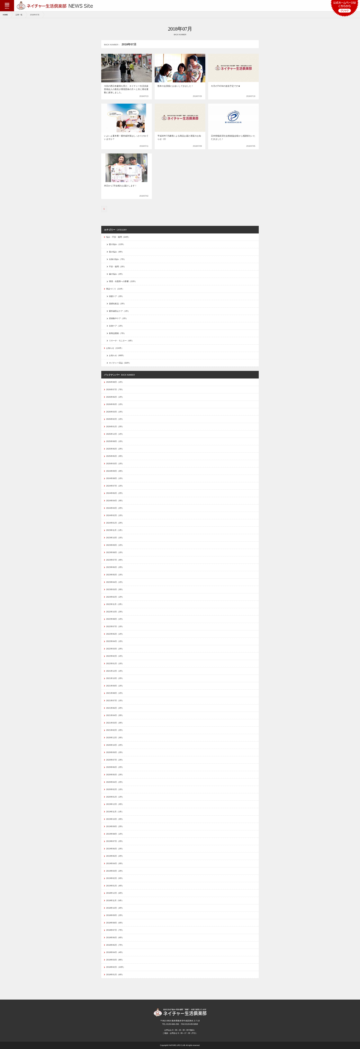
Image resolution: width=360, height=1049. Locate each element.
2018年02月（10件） (115, 967)
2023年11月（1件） (115, 530)
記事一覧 (19, 15)
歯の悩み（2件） (116, 274)
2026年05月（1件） (115, 404)
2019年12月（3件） (115, 804)
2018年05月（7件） (115, 945)
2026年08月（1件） (115, 382)
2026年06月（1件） (115, 397)
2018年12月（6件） (115, 893)
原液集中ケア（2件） (118, 318)
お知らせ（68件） (117, 355)
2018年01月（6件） (115, 974)
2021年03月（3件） (115, 723)
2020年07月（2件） (115, 760)
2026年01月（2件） (115, 426)
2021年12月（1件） (115, 671)
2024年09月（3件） (115, 471)
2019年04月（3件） (115, 863)
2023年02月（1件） (115, 597)
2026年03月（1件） (115, 412)
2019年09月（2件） (115, 826)
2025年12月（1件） (115, 434)
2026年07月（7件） (115, 389)
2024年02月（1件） (115, 515)
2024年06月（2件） (115, 493)
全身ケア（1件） (116, 326)
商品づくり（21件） (115, 289)
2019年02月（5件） (115, 878)
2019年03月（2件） (115, 871)
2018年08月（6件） (115, 923)
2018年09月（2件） (115, 915)
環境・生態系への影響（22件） (123, 281)
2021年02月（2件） (115, 730)
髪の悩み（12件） (117, 244)
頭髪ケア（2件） (116, 296)
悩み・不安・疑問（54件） (118, 237)
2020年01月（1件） (115, 797)
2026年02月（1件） (115, 419)
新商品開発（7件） (117, 333)
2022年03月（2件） (115, 649)
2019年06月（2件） (115, 849)
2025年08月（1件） (115, 441)
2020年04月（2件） (115, 782)
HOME (5, 15)
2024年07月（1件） (115, 486)
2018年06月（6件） (115, 937)
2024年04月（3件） (115, 500)
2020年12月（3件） (115, 737)
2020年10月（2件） (115, 745)
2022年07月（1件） (115, 626)
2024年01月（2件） (115, 523)
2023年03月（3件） (115, 589)
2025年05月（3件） (115, 456)
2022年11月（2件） (115, 604)
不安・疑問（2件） (117, 266)
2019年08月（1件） (115, 834)
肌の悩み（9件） (116, 252)
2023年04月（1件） (115, 582)
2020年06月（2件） (115, 767)
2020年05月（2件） (115, 774)
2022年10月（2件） (115, 612)
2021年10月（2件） (115, 678)
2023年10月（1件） (115, 537)
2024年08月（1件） (115, 478)
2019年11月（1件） (115, 811)
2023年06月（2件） (115, 567)
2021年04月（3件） (115, 715)
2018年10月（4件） (115, 908)
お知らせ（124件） (114, 348)
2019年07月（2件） (115, 841)
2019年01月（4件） (115, 886)
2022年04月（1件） (115, 641)
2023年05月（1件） (115, 575)
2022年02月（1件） (115, 656)
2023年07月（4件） (115, 560)
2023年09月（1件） (115, 545)
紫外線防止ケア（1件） (119, 311)
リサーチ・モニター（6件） (121, 340)
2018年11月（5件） (115, 900)
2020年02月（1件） (115, 789)
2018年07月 (34, 15)
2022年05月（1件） (115, 634)
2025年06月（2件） (115, 449)
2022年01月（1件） (115, 663)
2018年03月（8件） (115, 960)
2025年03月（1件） (115, 463)
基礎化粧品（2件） (117, 303)
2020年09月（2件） (115, 752)
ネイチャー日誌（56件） (120, 363)
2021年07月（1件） (115, 700)
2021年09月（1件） (115, 686)
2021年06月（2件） (115, 708)
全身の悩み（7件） (117, 259)
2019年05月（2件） (115, 856)
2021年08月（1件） (115, 693)
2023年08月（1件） (115, 552)
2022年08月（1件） (115, 619)
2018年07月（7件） (115, 930)
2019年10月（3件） (115, 819)
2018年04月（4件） (115, 952)
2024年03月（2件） (115, 508)
